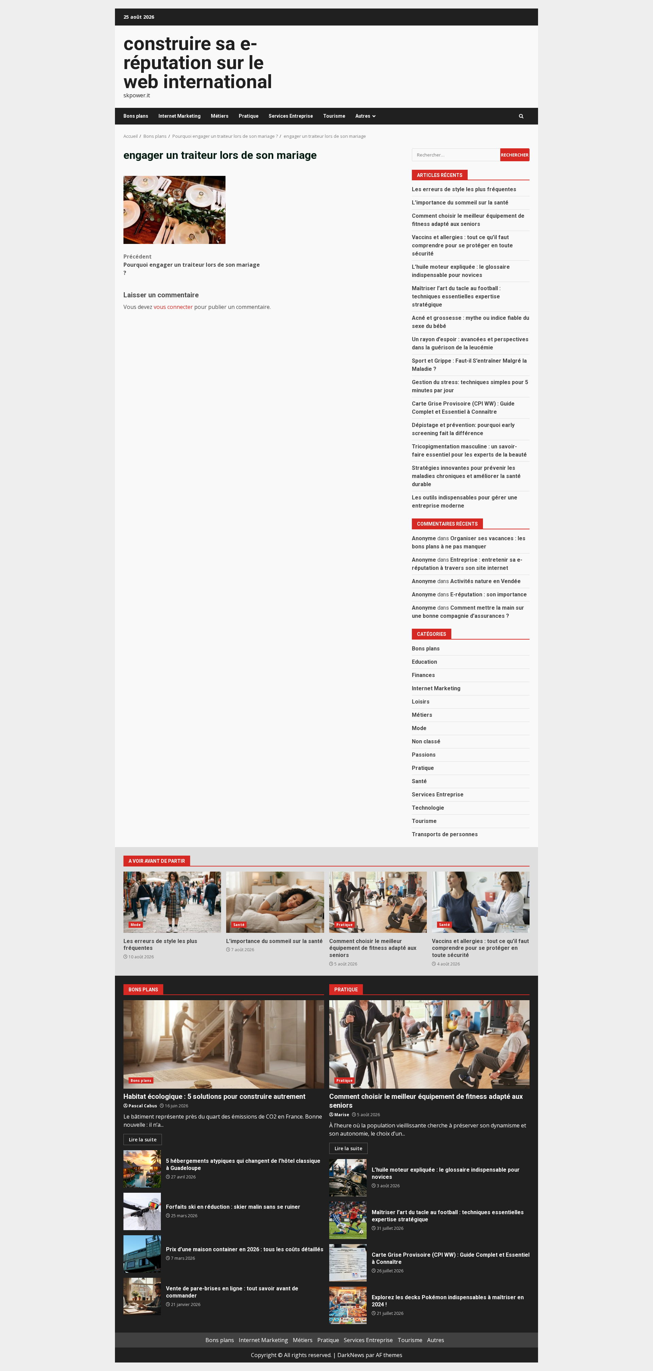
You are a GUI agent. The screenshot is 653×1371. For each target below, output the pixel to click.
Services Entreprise (291, 116)
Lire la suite (142, 1139)
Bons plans (135, 116)
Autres (362, 116)
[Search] (521, 116)
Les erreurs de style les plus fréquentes (464, 189)
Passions (424, 754)
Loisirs (421, 701)
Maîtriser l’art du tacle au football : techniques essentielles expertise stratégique (456, 296)
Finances (423, 675)
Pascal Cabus (143, 1106)
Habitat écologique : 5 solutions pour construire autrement (223, 1044)
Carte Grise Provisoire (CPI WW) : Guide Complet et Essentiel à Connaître (348, 1263)
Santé (419, 781)
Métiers (220, 116)
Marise (341, 1115)
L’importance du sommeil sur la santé (460, 202)
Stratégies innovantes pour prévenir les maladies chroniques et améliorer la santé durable (466, 476)
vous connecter (173, 307)
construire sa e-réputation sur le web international (197, 62)
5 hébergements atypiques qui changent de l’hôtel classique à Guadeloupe (142, 1169)
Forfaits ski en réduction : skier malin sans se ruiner (142, 1211)
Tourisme (334, 116)
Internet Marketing (179, 116)
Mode (419, 728)
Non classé (426, 741)
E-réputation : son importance (488, 594)
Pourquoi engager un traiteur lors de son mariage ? (191, 265)
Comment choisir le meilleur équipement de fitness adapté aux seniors (378, 902)
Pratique (248, 116)
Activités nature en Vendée (485, 581)
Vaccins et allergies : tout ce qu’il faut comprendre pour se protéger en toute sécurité (462, 245)
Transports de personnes (445, 834)
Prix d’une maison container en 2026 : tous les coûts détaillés (142, 1254)
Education (424, 662)
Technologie (428, 808)
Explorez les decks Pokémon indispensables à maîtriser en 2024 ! (348, 1305)
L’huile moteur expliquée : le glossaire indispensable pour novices (348, 1177)
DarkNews (350, 1355)
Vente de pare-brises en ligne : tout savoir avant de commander (142, 1296)
